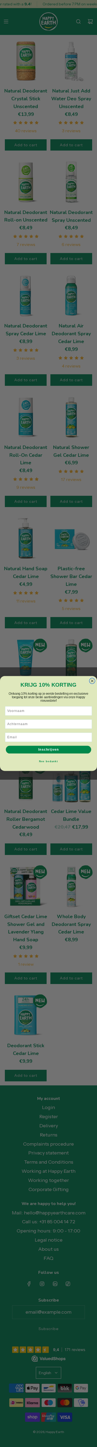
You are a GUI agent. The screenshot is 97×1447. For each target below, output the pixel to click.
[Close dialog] (92, 681)
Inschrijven (48, 749)
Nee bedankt (48, 761)
